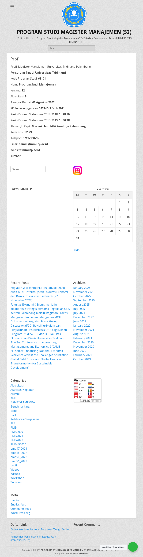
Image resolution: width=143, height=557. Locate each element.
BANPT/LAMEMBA (22, 402)
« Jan (76, 250)
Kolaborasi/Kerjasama (24, 419)
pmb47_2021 (18, 448)
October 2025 (82, 296)
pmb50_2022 (18, 457)
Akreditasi (17, 385)
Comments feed (20, 509)
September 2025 (84, 300)
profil (13, 465)
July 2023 (79, 313)
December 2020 (83, 342)
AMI (13, 398)
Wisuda (15, 474)
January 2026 (81, 288)
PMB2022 (16, 440)
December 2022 (83, 317)
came (13, 411)
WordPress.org (20, 513)
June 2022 (79, 321)
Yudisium (16, 482)
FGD (13, 415)
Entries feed (18, 504)
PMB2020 (16, 432)
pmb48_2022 (18, 453)
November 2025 (83, 292)
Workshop (17, 478)
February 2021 (82, 338)
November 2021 (83, 330)
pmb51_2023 (18, 461)
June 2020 (79, 351)
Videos (14, 469)
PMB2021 (16, 436)
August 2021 (81, 334)
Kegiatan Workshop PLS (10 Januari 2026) (37, 288)
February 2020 (82, 355)
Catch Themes (79, 553)
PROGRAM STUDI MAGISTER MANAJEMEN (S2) (74, 32)
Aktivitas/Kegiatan (22, 390)
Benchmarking (20, 406)
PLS (12, 423)
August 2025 (81, 304)
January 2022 (81, 325)
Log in (14, 500)
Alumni (15, 394)
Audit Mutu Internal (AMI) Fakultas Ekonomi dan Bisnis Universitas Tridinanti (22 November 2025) (39, 296)
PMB (13, 427)
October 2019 (82, 359)
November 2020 (83, 346)
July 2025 (79, 309)
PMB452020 (18, 444)
